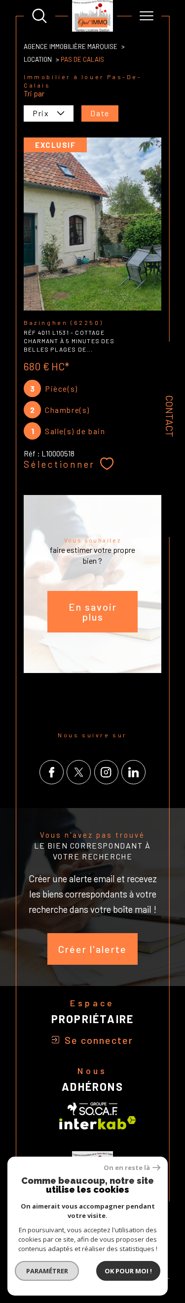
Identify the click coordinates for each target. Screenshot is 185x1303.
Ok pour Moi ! (128, 1270)
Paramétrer (47, 1270)
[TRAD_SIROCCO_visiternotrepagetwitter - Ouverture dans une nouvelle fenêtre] (79, 772)
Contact (170, 416)
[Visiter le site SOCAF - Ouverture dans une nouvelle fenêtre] (92, 1109)
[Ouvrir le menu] (146, 16)
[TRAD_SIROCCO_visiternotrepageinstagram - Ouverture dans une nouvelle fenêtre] (106, 772)
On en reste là (127, 1167)
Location (38, 59)
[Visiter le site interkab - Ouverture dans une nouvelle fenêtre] (97, 1122)
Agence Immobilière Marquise (70, 46)
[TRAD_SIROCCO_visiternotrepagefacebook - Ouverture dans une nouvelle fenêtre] (51, 772)
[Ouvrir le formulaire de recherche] (39, 16)
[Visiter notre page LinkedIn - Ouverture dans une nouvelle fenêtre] (133, 772)
